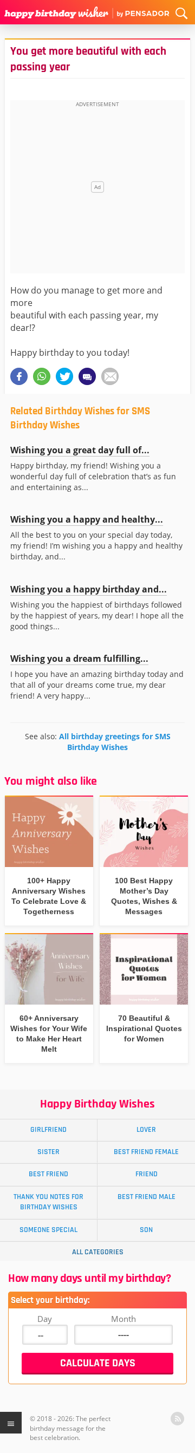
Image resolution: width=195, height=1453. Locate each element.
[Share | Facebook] (19, 376)
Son (146, 1230)
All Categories (97, 1252)
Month (123, 1318)
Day (44, 1318)
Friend (146, 1174)
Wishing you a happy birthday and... (88, 589)
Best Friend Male (147, 1197)
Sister (48, 1152)
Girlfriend (48, 1130)
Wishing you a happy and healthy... (86, 519)
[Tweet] (64, 376)
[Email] (110, 376)
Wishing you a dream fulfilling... (79, 658)
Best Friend (48, 1174)
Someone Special (48, 1230)
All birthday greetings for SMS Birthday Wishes (115, 741)
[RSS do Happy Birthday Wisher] (177, 1418)
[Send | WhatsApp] (41, 376)
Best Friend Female (146, 1152)
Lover (146, 1130)
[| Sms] (87, 376)
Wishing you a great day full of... (80, 450)
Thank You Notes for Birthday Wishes (48, 1202)
